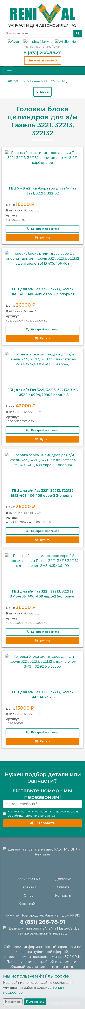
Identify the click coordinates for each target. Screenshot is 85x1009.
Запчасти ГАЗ (28, 879)
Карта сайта (29, 904)
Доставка (63, 879)
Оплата (63, 887)
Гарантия (29, 887)
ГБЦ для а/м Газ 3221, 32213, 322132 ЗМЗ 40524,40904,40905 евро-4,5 (42, 392)
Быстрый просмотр (44, 228)
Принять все (35, 1001)
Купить (44, 237)
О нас (28, 895)
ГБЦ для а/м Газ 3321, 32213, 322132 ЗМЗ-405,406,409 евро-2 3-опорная (42, 291)
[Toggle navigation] (9, 70)
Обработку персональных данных (31, 815)
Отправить (44, 823)
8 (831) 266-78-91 (43, 52)
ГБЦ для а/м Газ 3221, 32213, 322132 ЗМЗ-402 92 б (42, 694)
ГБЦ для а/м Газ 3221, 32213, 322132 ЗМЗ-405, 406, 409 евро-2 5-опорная (42, 593)
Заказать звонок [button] (43, 60)
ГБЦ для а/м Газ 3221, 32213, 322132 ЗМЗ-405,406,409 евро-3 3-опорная (42, 493)
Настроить (13, 1001)
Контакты (63, 895)
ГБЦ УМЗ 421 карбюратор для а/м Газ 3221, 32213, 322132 (42, 190)
